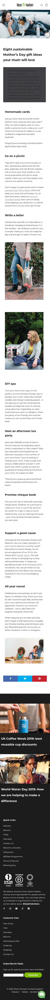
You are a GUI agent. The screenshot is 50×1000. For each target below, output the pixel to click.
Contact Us (8, 843)
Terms (25, 992)
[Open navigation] (3, 5)
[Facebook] (4, 908)
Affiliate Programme (12, 856)
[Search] (42, 5)
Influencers (8, 852)
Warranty (7, 839)
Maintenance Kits (11, 941)
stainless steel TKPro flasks (17, 190)
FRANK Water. (23, 555)
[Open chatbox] (41, 994)
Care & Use (8, 923)
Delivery (7, 826)
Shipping (7, 950)
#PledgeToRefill (34, 564)
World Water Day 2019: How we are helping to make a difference (22, 795)
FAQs (5, 834)
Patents (34, 992)
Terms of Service (11, 861)
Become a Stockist (12, 848)
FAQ (5, 928)
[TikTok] (22, 908)
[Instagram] (10, 908)
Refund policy (9, 865)
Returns (7, 830)
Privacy (15, 992)
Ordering (7, 945)
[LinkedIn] (29, 908)
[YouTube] (16, 908)
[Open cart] (46, 5)
